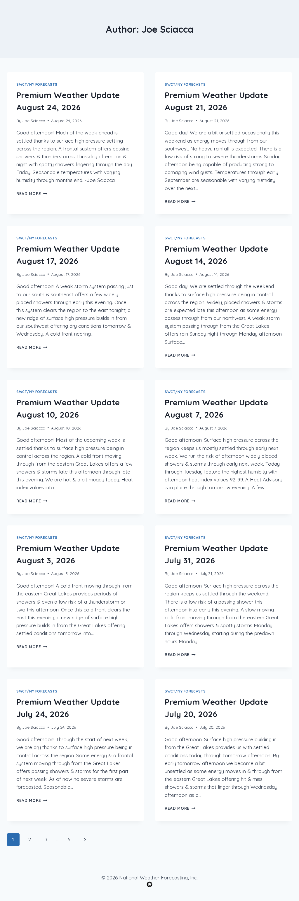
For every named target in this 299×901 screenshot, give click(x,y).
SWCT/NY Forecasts (36, 84)
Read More (31, 193)
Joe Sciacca (33, 120)
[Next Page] (85, 839)
